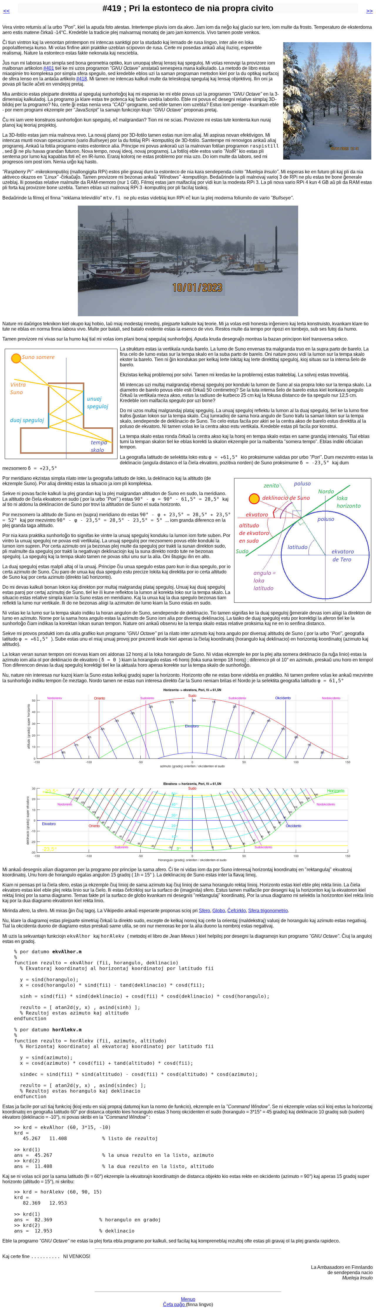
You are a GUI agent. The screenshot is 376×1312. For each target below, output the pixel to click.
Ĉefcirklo (236, 910)
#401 (48, 68)
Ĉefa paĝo (174, 1304)
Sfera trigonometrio (268, 910)
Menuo (188, 1299)
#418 (81, 78)
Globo (218, 910)
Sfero (204, 910)
